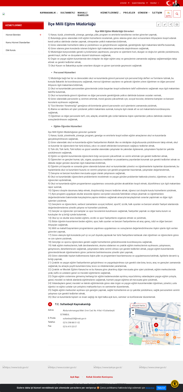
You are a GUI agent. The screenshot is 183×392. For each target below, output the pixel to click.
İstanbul (153, 3)
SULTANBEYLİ (67, 13)
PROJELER (129, 13)
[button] (171, 24)
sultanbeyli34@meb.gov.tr (74, 318)
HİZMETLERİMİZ (13, 25)
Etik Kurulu (11, 50)
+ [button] (133, 310)
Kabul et (161, 388)
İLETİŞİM (157, 13)
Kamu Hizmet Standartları (18, 42)
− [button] (133, 314)
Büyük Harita (139, 305)
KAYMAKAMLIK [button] (48, 13)
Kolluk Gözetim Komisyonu (99, 377)
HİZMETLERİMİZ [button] (110, 13)
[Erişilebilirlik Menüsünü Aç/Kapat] (175, 384)
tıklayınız (150, 387)
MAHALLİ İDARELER (83, 14)
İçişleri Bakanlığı (138, 3)
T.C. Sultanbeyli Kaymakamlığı (73, 304)
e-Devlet (123, 3)
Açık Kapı (74, 377)
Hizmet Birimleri (13, 35)
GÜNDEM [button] (143, 13)
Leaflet (177, 344)
